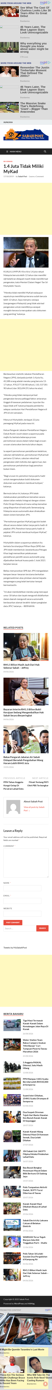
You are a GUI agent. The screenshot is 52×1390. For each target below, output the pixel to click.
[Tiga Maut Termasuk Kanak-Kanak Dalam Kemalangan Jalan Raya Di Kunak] (12, 1020)
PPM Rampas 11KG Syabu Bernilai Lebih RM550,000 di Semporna (35, 1082)
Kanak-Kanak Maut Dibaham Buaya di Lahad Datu (35, 1206)
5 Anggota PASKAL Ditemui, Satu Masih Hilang (33, 1065)
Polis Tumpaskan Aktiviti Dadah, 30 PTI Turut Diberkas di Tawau (35, 1190)
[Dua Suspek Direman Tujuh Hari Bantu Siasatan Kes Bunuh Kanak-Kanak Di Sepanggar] (12, 1112)
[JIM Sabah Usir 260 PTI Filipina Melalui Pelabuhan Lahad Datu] (12, 1151)
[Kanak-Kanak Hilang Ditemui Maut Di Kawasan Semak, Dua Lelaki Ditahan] (12, 1132)
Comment (9, 846)
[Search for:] (26, 928)
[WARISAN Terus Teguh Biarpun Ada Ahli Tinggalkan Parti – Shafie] (12, 1237)
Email (7, 896)
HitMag (31, 1303)
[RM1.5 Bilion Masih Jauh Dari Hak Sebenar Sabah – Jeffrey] (26, 647)
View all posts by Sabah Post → (34, 809)
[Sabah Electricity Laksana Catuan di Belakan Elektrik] (12, 1220)
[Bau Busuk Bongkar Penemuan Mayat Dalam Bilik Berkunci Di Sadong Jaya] (12, 1168)
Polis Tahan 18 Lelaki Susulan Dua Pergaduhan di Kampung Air (35, 1256)
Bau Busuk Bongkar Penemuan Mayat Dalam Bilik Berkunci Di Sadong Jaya (35, 1172)
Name (7, 883)
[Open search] (45, 151)
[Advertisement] (26, 209)
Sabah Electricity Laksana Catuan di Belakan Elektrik (35, 1223)
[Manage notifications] (45, 1384)
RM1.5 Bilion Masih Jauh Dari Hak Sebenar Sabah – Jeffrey (21, 666)
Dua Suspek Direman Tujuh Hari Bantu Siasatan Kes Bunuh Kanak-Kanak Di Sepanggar (35, 1116)
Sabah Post (22, 176)
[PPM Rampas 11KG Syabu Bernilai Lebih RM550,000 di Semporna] (12, 1079)
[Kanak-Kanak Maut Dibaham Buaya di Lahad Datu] (12, 1204)
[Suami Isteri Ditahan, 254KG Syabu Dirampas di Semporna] (12, 1095)
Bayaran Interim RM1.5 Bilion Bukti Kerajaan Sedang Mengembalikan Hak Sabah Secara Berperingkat (23, 712)
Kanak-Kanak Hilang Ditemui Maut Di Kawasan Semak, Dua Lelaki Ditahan (35, 1135)
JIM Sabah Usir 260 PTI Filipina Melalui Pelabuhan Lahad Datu (36, 1154)
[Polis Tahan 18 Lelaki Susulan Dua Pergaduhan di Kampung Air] (12, 1254)
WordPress (19, 1303)
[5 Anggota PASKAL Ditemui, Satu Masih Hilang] (12, 1062)
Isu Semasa (7, 161)
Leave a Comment (36, 176)
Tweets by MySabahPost (15, 947)
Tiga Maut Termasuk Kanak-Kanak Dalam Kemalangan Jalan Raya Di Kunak (35, 1024)
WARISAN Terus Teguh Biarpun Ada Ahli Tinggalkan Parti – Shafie (35, 1240)
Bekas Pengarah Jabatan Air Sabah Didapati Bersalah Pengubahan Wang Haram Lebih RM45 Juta (23, 760)
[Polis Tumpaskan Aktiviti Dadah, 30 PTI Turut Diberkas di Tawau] (12, 1187)
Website (7, 908)
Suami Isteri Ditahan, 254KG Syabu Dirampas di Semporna (35, 1098)
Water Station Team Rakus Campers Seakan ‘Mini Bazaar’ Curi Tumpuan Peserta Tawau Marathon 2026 (35, 1046)
